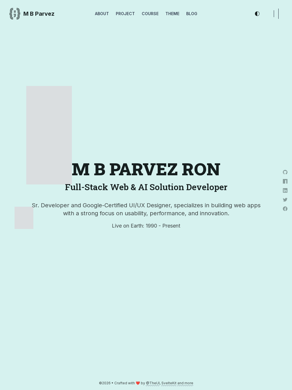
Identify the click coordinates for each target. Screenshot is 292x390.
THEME (172, 13)
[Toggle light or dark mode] (257, 14)
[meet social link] (285, 218)
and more (185, 383)
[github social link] (285, 172)
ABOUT (102, 13)
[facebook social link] (285, 208)
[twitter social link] (285, 199)
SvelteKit (169, 383)
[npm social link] (285, 181)
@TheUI (153, 383)
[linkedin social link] (285, 190)
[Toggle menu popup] (276, 14)
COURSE (150, 13)
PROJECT (125, 13)
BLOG (191, 13)
